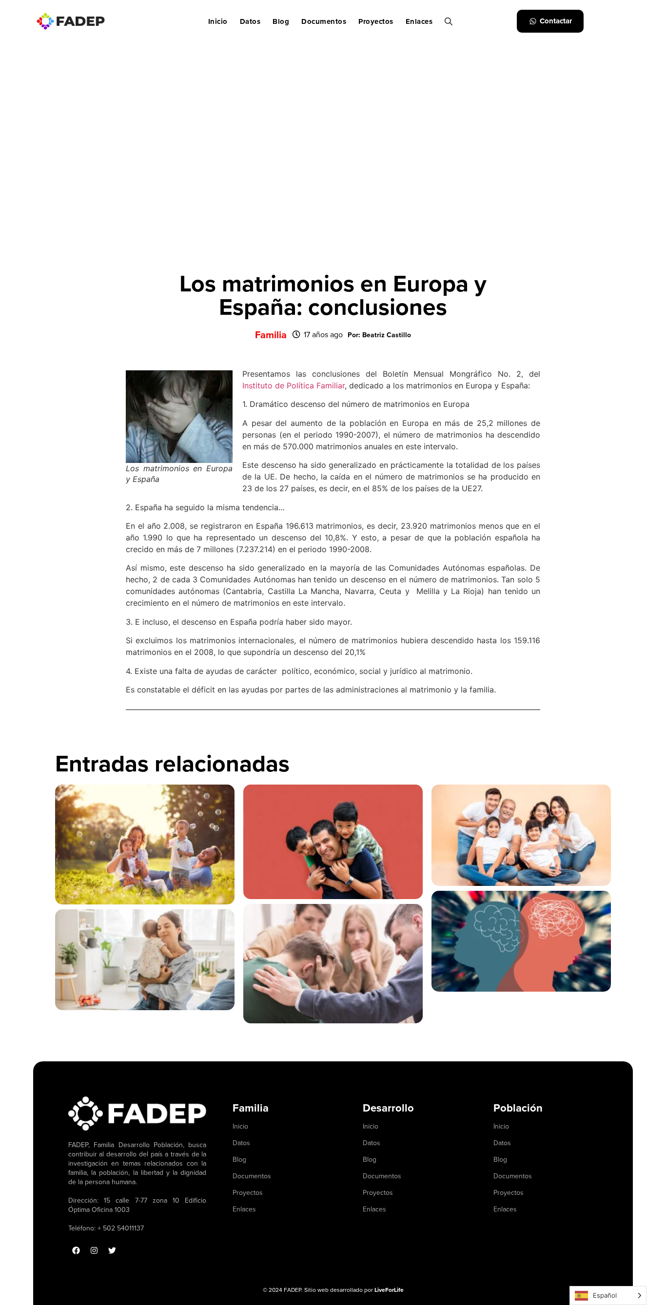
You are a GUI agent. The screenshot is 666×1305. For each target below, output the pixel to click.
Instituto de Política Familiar (293, 385)
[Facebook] (76, 1250)
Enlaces (419, 21)
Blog (281, 21)
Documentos (323, 21)
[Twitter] (112, 1250)
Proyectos (375, 21)
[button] (379, 335)
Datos (250, 21)
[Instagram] (94, 1250)
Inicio (218, 21)
